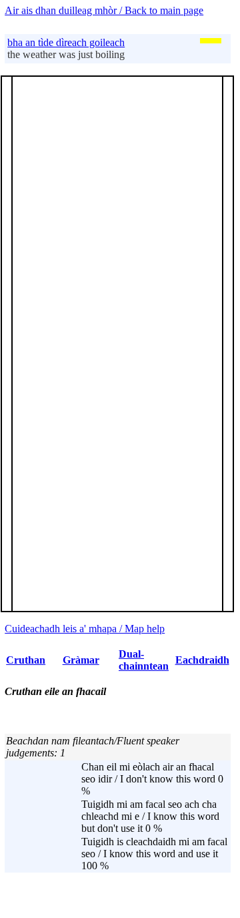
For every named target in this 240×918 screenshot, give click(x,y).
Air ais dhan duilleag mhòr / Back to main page (104, 10)
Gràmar (81, 660)
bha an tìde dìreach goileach (66, 42)
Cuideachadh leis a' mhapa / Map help (85, 628)
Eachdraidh (202, 660)
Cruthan (25, 660)
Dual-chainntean (144, 660)
